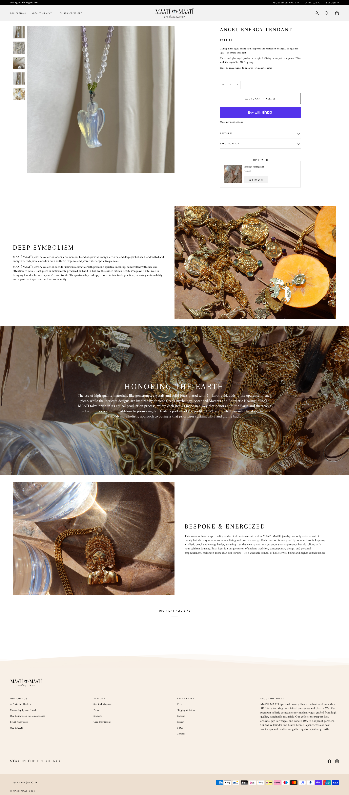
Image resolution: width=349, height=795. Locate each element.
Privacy (180, 722)
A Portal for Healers (20, 704)
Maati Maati (20, 790)
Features (226, 133)
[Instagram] (337, 761)
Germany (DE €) (24, 782)
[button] (19, 13)
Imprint (181, 716)
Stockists (98, 716)
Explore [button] (99, 698)
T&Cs (180, 728)
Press (96, 710)
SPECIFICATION (229, 143)
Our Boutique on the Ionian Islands (27, 716)
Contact (181, 734)
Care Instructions (102, 722)
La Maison (311, 2)
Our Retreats (16, 728)
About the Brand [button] (272, 698)
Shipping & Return (186, 710)
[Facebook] (329, 761)
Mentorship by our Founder (24, 710)
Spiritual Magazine (103, 704)
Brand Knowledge (19, 722)
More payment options (231, 122)
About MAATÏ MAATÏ (284, 2)
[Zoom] (100, 99)
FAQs (179, 704)
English (331, 2)
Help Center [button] (185, 698)
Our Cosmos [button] (18, 698)
